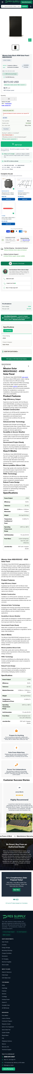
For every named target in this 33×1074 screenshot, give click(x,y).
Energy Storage (6, 959)
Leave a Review (6, 1030)
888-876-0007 (26, 240)
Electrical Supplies (6, 974)
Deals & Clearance (6, 984)
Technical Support (6, 1061)
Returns (4, 1056)
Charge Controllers (7, 965)
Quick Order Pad (6, 1042)
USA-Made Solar (6, 990)
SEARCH (24, 6)
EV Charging (5, 971)
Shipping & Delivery (7, 1053)
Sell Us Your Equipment (8, 1039)
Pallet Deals (5, 987)
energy (15, 398)
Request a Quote (6, 1036)
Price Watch (5, 1027)
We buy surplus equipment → (10, 139)
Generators (5, 968)
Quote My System (26, 2)
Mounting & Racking (7, 962)
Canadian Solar (6, 1017)
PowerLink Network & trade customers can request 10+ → (16, 114)
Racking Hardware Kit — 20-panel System (24, 193)
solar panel (25, 389)
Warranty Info (5, 1059)
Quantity (3, 95)
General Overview (6, 376)
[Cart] (30, 6)
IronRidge (4, 1008)
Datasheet (6, 129)
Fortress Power (6, 1011)
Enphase (4, 1003)
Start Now (16, 902)
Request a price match (19, 331)
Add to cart (8, 199)
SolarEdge (4, 1000)
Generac (4, 1006)
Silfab (3, 997)
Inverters (4, 957)
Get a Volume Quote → (8, 135)
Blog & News (5, 1047)
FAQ (3, 1050)
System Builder (6, 1044)
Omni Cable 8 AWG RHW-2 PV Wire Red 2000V (8, 218)
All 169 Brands (5, 1020)
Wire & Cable (5, 977)
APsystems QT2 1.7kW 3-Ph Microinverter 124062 (8, 193)
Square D (4, 1014)
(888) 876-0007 (10, 278)
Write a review (16, 304)
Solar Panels (5, 954)
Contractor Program (7, 1033)
